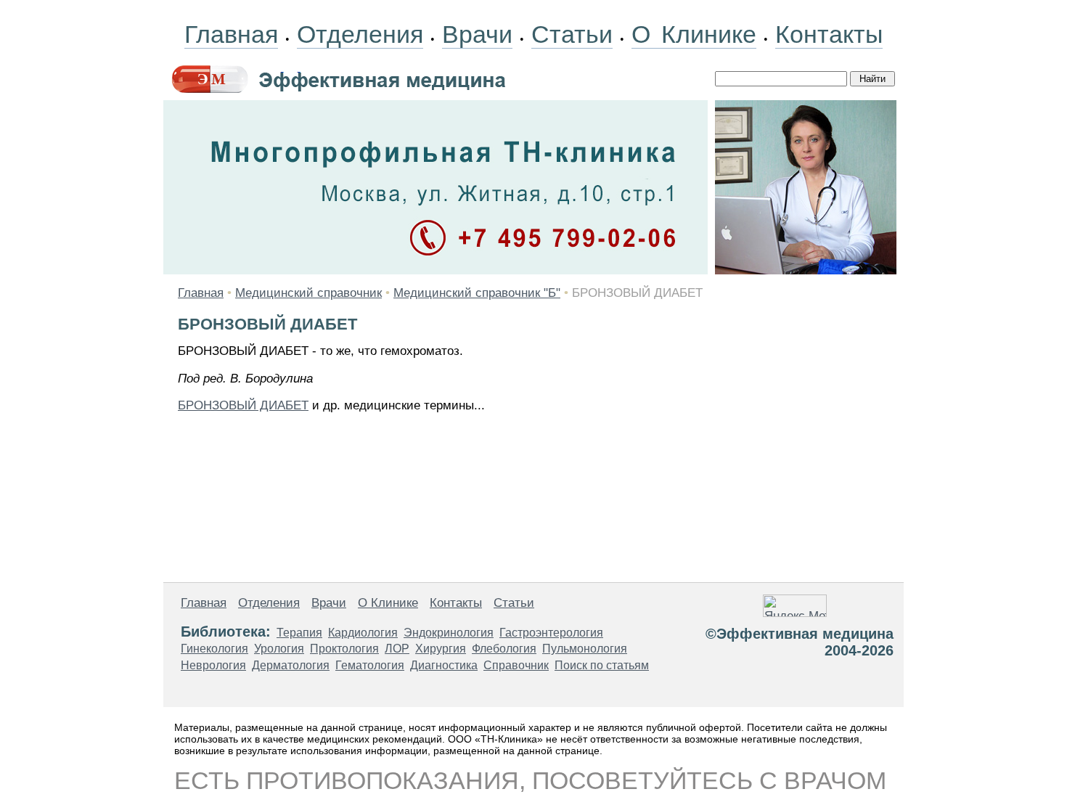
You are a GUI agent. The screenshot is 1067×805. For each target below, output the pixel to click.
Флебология (504, 648)
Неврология (213, 665)
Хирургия (440, 648)
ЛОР (397, 648)
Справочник (516, 665)
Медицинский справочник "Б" (476, 293)
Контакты (829, 34)
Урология (279, 648)
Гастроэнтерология (551, 632)
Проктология (344, 648)
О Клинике (693, 34)
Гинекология (214, 648)
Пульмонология (584, 648)
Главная (231, 34)
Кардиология (363, 632)
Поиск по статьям (602, 665)
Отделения (360, 34)
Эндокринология (449, 632)
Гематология (369, 665)
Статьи (572, 34)
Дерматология (291, 665)
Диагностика (444, 665)
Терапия (299, 632)
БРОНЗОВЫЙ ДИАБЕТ (243, 405)
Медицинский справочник (308, 293)
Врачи (477, 34)
